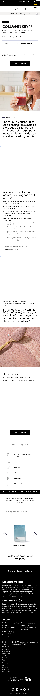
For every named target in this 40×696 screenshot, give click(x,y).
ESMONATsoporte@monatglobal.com (25, 642)
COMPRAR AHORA (20, 63)
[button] (5, 534)
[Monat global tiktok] (27, 689)
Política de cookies (8, 627)
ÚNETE (4, 1)
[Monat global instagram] (12, 689)
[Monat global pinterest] (24, 689)
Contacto (5, 636)
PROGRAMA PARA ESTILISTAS (27, 1)
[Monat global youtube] (20, 689)
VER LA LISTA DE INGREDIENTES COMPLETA (20, 492)
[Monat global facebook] (16, 689)
